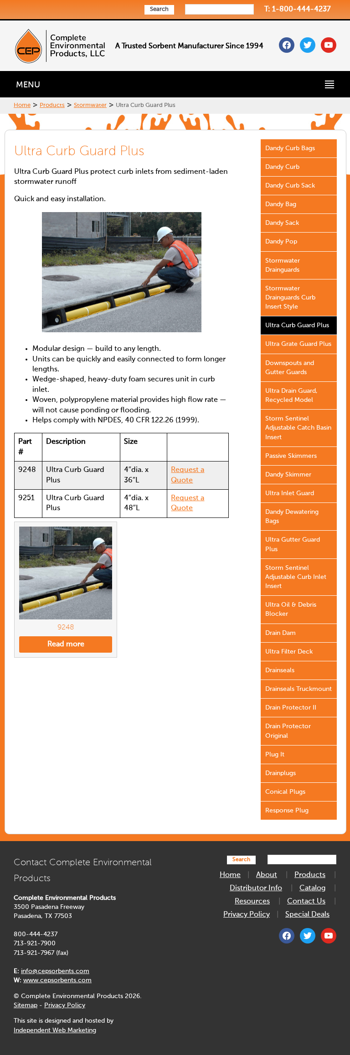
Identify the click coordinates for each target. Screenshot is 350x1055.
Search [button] (159, 9)
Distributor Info (256, 888)
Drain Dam (280, 633)
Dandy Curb (282, 167)
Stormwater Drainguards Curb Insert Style (290, 297)
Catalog (312, 888)
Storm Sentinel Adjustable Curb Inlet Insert (295, 577)
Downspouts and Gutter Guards (289, 367)
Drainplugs (280, 773)
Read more (65, 644)
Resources (252, 901)
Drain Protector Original (288, 731)
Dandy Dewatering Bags (292, 516)
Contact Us (306, 901)
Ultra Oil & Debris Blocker (290, 609)
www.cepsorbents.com (57, 980)
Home (22, 105)
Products (52, 105)
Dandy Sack (282, 223)
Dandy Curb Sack (290, 186)
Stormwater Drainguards (282, 265)
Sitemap (25, 1005)
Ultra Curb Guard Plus (297, 325)
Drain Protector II (290, 708)
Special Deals (307, 914)
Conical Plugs (285, 792)
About (266, 875)
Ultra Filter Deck (289, 652)
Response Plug (287, 810)
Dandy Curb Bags (290, 148)
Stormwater (90, 105)
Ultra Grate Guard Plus (298, 344)
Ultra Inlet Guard (289, 493)
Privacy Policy (64, 1005)
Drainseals (279, 670)
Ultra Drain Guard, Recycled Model (291, 395)
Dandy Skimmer (288, 475)
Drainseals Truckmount (298, 689)
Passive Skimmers (291, 456)
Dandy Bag (280, 204)
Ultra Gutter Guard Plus (292, 544)
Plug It (274, 754)
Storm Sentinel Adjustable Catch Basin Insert (298, 428)
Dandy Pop (281, 241)
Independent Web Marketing (55, 1030)
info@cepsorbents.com (55, 971)
